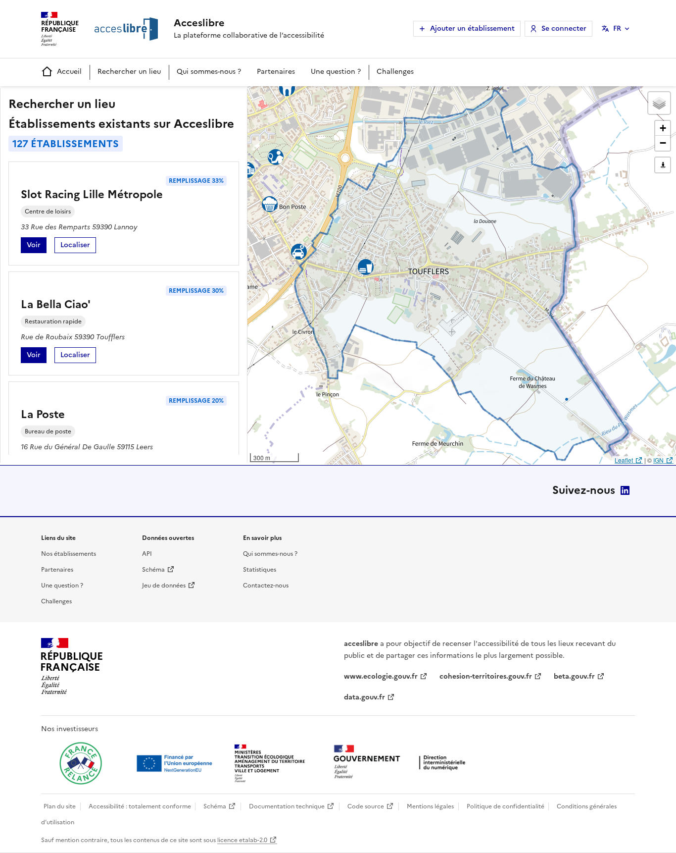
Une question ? (336, 71)
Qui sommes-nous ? (209, 71)
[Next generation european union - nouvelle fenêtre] (175, 763)
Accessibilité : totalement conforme (140, 806)
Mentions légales (430, 806)
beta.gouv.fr (574, 676)
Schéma (153, 569)
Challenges (395, 71)
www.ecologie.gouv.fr (381, 676)
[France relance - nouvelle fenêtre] (80, 763)
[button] (659, 103)
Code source (365, 806)
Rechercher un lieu (129, 71)
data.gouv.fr (364, 697)
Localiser (78, 246)
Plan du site (60, 806)
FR (617, 28)
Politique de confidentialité (505, 806)
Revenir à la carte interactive (325, 98)
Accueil (69, 71)
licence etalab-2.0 (242, 840)
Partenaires (276, 71)
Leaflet (624, 460)
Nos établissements (68, 553)
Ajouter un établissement (472, 28)
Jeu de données (164, 585)
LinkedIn (625, 490)
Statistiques (259, 569)
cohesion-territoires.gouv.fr (485, 676)
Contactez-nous (266, 585)
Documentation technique (287, 806)
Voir (37, 246)
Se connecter (563, 28)
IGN (658, 460)
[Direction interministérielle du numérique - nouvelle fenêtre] (402, 762)
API (147, 553)
